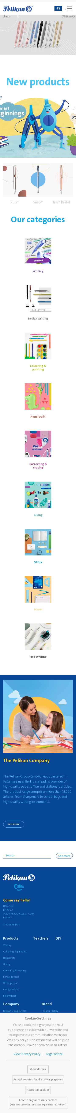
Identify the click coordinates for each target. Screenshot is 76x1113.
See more (14, 824)
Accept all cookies (38, 1090)
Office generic (10, 983)
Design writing (11, 989)
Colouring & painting (14, 951)
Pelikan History (50, 1011)
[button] (14, 184)
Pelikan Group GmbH (14, 1011)
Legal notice (54, 1054)
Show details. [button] (38, 1069)
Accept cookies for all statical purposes (38, 1079)
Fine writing (9, 996)
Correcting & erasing (14, 970)
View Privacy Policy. (27, 1054)
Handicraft (9, 958)
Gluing (6, 964)
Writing (7, 945)
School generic (11, 977)
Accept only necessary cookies (38, 1102)
